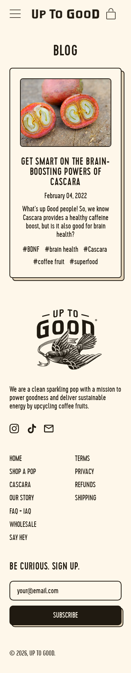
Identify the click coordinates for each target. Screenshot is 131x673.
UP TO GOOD (41, 653)
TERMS (82, 458)
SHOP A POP (22, 472)
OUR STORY (21, 498)
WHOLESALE (22, 524)
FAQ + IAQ (20, 511)
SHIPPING (85, 498)
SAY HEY (18, 537)
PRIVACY (84, 472)
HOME (15, 458)
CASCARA (20, 485)
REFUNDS (85, 485)
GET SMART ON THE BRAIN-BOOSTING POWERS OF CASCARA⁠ (65, 171)
